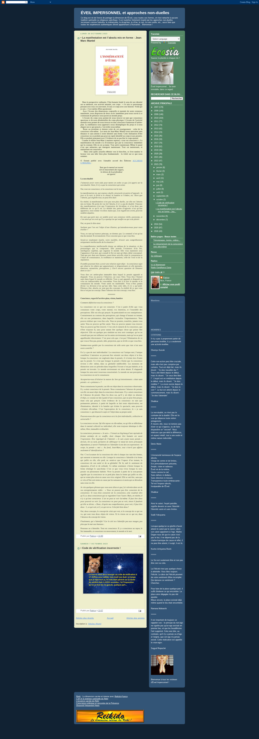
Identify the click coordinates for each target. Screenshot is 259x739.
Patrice (166, 278)
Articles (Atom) (94, 624)
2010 (156, 118)
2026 (156, 231)
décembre (160, 220)
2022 (156, 161)
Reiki (78, 696)
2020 (156, 154)
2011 (156, 121)
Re (116, 696)
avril (158, 178)
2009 (156, 114)
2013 (156, 129)
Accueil (110, 618)
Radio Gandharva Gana (161, 268)
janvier (159, 167)
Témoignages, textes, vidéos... (166, 240)
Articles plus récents (85, 618)
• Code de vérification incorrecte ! (100, 548)
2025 (156, 228)
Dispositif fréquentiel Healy (88, 705)
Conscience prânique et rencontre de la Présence (97, 703)
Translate (172, 43)
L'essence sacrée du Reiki (87, 701)
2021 (156, 157)
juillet (158, 189)
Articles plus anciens (136, 618)
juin (158, 185)
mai (158, 182)
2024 (156, 224)
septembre (161, 196)
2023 (156, 164)
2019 (156, 150)
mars (158, 174)
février (159, 171)
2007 (156, 107)
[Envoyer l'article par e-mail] (139, 536)
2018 (156, 146)
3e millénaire (156, 256)
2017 (156, 143)
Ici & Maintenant (158, 265)
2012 (156, 125)
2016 (156, 139)
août (158, 192)
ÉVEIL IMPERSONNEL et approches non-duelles (125, 13)
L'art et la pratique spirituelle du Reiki (92, 699)
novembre (160, 216)
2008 (156, 111)
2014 (156, 132)
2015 (156, 136)
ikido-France (122, 696)
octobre (159, 200)
